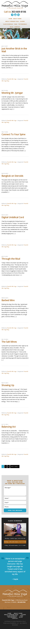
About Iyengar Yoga (11, 614)
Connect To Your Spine (13, 134)
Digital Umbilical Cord (13, 217)
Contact (15, 618)
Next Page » (15, 466)
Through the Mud (11, 258)
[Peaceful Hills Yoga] (15, 8)
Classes (23, 614)
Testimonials (12, 617)
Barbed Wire (8, 300)
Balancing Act (9, 426)
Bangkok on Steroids (12, 175)
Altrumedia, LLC (13, 623)
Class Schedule (12, 615)
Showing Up (8, 385)
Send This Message (15, 510)
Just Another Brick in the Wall (14, 50)
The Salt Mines (9, 341)
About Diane (18, 613)
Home (9, 613)
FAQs (21, 615)
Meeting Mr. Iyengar (12, 92)
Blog (21, 617)
